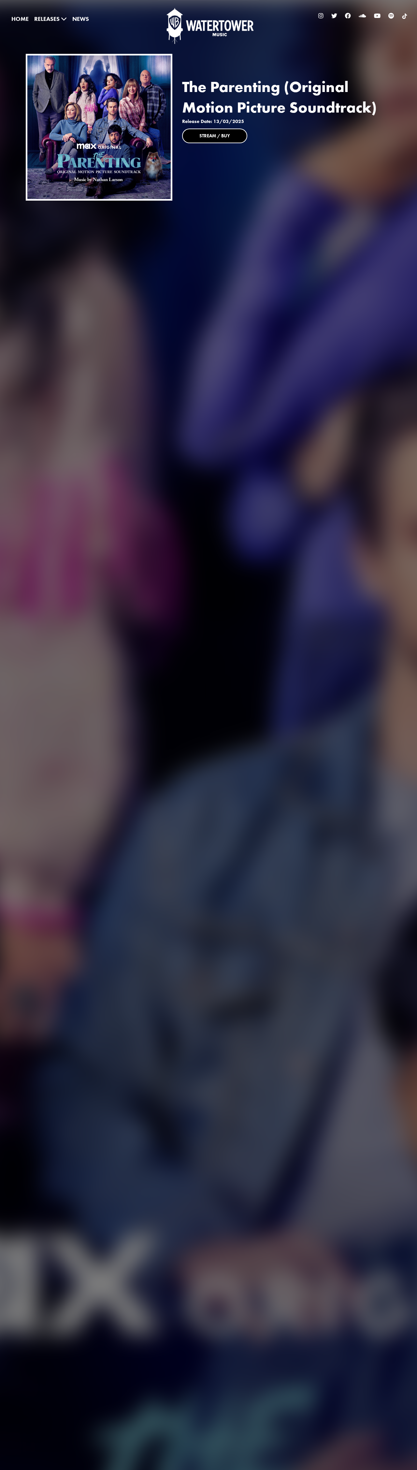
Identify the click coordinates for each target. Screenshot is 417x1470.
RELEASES (47, 19)
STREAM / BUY (214, 136)
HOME (20, 19)
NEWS (80, 19)
